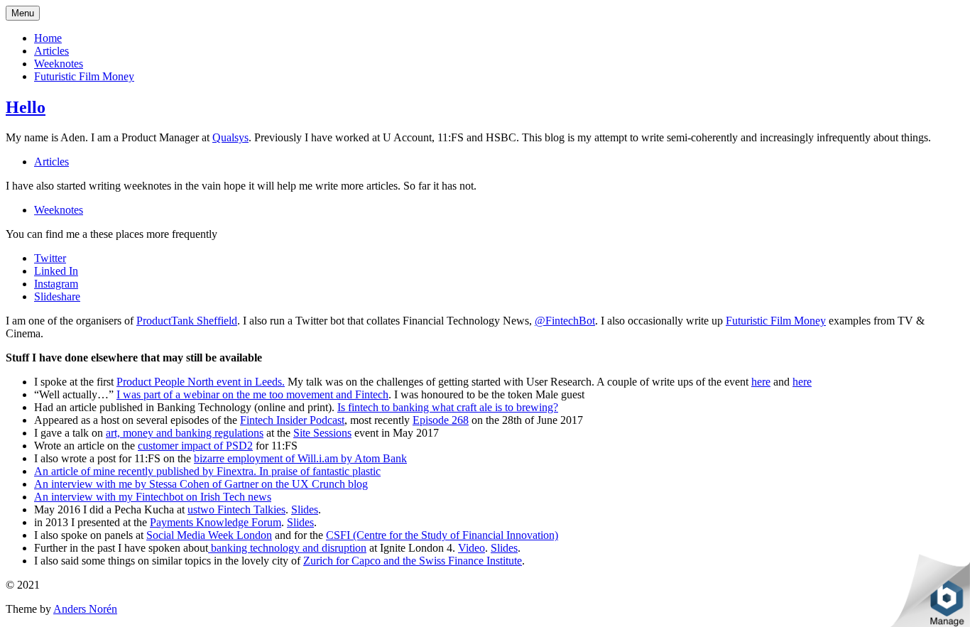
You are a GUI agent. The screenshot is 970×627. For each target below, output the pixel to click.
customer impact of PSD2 (195, 446)
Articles (51, 51)
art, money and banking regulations (184, 433)
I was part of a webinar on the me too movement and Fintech (252, 394)
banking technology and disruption (287, 548)
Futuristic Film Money (84, 76)
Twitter (50, 258)
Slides (304, 509)
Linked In (56, 271)
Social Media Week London (209, 535)
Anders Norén (85, 609)
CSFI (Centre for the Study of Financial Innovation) (442, 535)
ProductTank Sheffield (186, 321)
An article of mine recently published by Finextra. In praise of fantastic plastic (207, 471)
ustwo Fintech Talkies (236, 509)
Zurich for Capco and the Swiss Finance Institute (412, 561)
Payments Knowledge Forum (215, 522)
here (760, 382)
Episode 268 (441, 420)
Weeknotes (58, 64)
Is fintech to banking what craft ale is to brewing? (447, 407)
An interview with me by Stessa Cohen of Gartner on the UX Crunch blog (201, 484)
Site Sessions (322, 433)
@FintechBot (565, 321)
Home (48, 38)
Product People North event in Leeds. (200, 382)
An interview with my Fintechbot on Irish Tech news (152, 497)
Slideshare (57, 296)
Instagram (56, 284)
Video (471, 548)
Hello (25, 107)
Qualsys (230, 137)
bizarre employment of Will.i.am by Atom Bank (300, 458)
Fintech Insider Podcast (292, 420)
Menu (22, 13)
